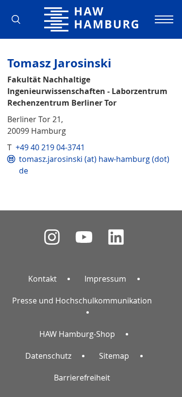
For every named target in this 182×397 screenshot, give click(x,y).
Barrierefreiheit (82, 377)
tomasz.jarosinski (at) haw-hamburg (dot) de (94, 165)
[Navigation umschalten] (162, 19)
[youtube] (84, 237)
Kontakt (42, 278)
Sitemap (114, 355)
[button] (19, 19)
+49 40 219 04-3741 (50, 147)
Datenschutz (48, 355)
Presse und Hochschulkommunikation (82, 300)
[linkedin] (116, 237)
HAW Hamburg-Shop (77, 334)
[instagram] (52, 237)
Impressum (105, 278)
